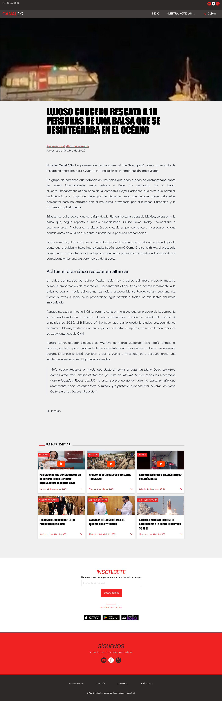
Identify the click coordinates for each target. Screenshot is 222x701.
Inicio (155, 13)
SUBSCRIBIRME (111, 593)
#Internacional (56, 146)
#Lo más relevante (77, 146)
